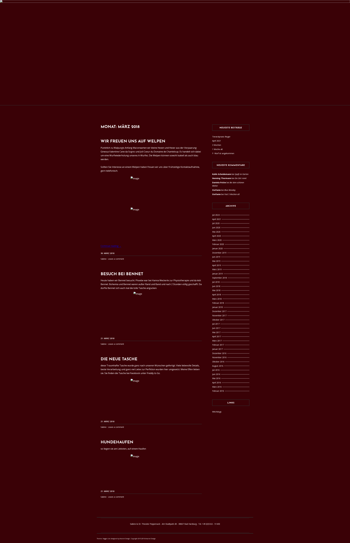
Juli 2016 (216, 370)
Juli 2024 (216, 215)
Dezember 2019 (219, 252)
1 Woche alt (217, 149)
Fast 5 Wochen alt (232, 194)
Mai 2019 (216, 261)
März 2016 (217, 386)
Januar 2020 (217, 248)
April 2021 (216, 140)
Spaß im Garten (241, 174)
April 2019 (216, 265)
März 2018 (217, 299)
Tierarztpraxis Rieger (221, 136)
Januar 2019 (217, 273)
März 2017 (217, 340)
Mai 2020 (216, 231)
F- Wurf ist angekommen (223, 153)
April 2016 (216, 382)
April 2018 (216, 294)
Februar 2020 (218, 244)
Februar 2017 (218, 344)
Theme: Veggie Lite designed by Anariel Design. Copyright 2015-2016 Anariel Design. (126, 539)
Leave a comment (116, 259)
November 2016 (219, 357)
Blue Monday (229, 190)
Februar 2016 (218, 391)
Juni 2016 (216, 374)
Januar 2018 (217, 307)
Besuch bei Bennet (122, 274)
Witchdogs (216, 411)
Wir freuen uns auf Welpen (133, 141)
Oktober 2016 (218, 361)
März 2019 (217, 269)
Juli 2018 (216, 282)
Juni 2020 (216, 227)
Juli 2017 (216, 324)
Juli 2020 (216, 223)
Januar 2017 (217, 349)
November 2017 (219, 315)
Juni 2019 (216, 256)
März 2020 (217, 240)
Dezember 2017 (219, 311)
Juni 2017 (216, 328)
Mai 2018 (216, 290)
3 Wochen (216, 145)
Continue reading (111, 246)
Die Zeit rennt (241, 178)
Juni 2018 (216, 286)
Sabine (104, 259)
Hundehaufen (117, 442)
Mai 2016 (216, 378)
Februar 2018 (218, 303)
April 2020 (216, 236)
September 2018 (219, 277)
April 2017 (216, 336)
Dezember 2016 (219, 353)
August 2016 (217, 366)
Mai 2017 (216, 332)
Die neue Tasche (119, 359)
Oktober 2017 (218, 319)
